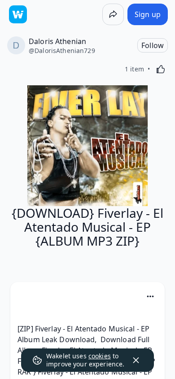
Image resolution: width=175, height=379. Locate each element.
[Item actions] (150, 296)
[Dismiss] (136, 360)
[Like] (160, 69)
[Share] (113, 14)
